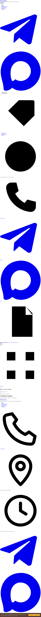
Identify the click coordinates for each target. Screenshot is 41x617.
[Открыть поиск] (0, 3)
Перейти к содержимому (3, 0)
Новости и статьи (4, 8)
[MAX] (20, 612)
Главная (3, 402)
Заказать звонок (2, 2)
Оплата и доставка (4, 7)
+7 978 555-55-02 (16, 1)
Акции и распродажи (4, 6)
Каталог (3, 5)
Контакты (3, 9)
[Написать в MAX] (20, 91)
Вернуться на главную (3, 399)
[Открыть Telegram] (20, 50)
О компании (3, 405)
